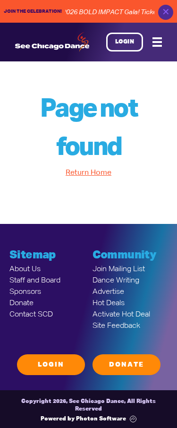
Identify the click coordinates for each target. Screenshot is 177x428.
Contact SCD (31, 314)
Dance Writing (116, 280)
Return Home (88, 173)
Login (125, 42)
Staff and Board (34, 280)
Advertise (108, 292)
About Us (25, 269)
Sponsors (25, 292)
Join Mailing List (119, 269)
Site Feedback (116, 326)
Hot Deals (109, 303)
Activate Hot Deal (121, 314)
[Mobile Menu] (157, 42)
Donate (21, 303)
